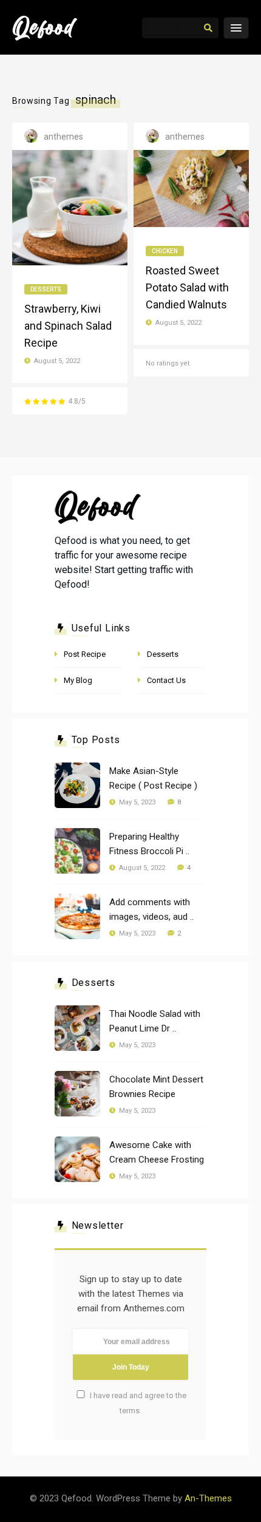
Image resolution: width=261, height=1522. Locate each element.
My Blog (78, 680)
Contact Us (166, 680)
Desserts (45, 289)
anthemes (63, 136)
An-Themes (208, 1498)
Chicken (165, 251)
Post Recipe (85, 654)
